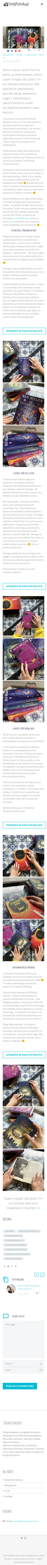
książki (20, 54)
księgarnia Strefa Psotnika (15, 1245)
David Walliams (21, 218)
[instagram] (25, 1538)
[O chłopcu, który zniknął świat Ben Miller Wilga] (23, 856)
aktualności (8, 54)
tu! (37, 1208)
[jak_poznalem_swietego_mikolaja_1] (23, 1085)
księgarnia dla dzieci (13, 1236)
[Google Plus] (16, 51)
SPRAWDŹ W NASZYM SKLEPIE (24, 330)
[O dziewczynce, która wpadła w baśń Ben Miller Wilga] (23, 361)
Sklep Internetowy (13, 1479)
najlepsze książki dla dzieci (15, 1249)
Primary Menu (42, 4)
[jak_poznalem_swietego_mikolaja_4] (23, 1170)
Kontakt (8, 1496)
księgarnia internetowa (14, 1240)
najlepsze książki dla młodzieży (17, 1254)
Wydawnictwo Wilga (13, 1259)
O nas (7, 1490)
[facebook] (22, 1538)
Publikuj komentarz (20, 1386)
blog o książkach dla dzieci (29, 1231)
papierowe (31, 54)
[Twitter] (12, 51)
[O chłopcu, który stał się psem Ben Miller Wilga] (23, 617)
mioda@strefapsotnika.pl (25, 1521)
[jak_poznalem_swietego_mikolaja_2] (23, 1128)
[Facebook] (8, 51)
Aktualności (10, 1485)
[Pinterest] (19, 51)
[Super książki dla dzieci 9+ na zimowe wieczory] (23, 446)
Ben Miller (9, 1231)
